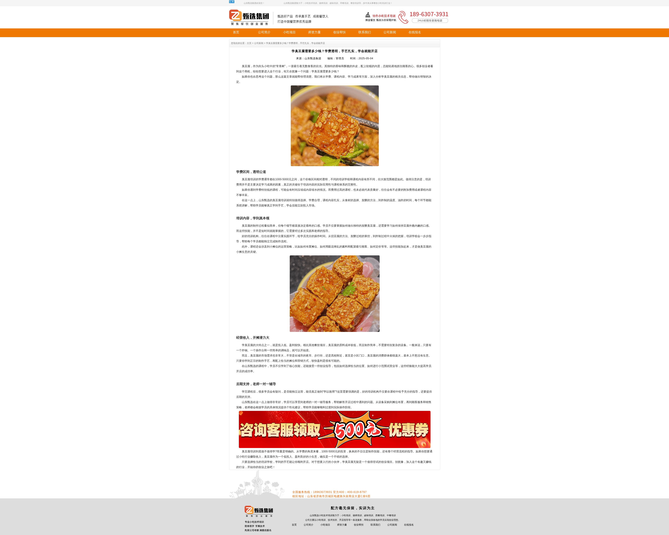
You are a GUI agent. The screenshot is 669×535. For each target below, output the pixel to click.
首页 (236, 32)
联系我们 (364, 32)
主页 (249, 43)
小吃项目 (289, 32)
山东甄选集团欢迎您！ (254, 3)
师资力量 (314, 32)
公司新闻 (389, 32)
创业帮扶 (339, 32)
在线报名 (415, 32)
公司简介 (264, 32)
